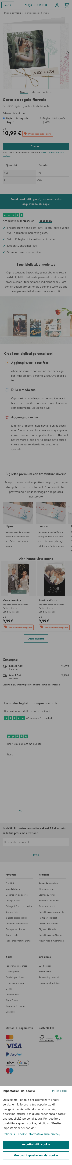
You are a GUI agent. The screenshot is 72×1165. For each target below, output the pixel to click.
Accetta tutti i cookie (36, 1144)
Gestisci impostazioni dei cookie (36, 1155)
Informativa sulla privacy (44, 1134)
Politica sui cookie (15, 1134)
